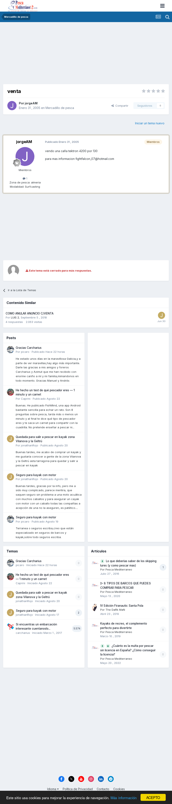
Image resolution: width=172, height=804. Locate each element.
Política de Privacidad (78, 789)
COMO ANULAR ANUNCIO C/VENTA (29, 313)
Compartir (121, 105)
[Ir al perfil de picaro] (10, 349)
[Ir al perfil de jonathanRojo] (10, 438)
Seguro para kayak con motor (36, 475)
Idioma (52, 789)
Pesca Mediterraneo (119, 569)
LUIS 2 (15, 317)
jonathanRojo (29, 445)
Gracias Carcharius (29, 347)
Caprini (25, 398)
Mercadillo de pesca (60, 108)
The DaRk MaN (115, 609)
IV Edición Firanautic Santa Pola (121, 605)
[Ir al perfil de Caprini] (10, 392)
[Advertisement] (86, 54)
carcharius (23, 632)
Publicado (48, 351)
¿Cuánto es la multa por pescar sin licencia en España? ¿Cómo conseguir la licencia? (128, 650)
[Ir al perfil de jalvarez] (161, 315)
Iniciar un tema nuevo (149, 123)
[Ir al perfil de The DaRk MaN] (95, 607)
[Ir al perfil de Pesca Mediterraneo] (95, 563)
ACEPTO (153, 797)
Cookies (119, 789)
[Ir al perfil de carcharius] (10, 626)
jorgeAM (31, 103)
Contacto (103, 789)
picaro (25, 351)
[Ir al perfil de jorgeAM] (12, 105)
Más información (124, 797)
